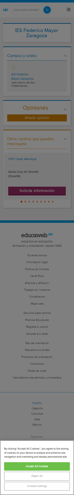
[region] (37, 467)
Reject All (37, 476)
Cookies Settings (37, 486)
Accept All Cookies (37, 466)
